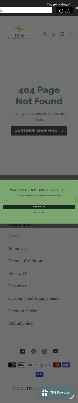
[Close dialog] (75, 182)
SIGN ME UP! (39, 207)
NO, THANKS (39, 213)
